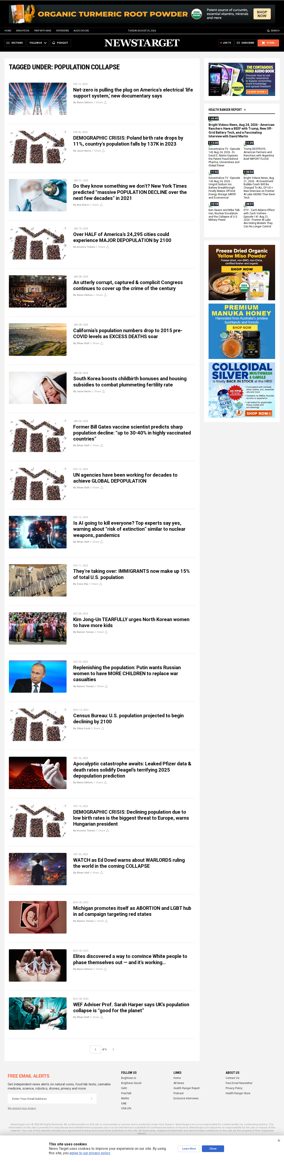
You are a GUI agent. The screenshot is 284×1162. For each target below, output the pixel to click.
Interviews (62, 30)
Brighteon (22, 30)
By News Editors (83, 102)
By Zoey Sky (80, 584)
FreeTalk (126, 1093)
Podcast (179, 1093)
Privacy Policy (234, 1088)
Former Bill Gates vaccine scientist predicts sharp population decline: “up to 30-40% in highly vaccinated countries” (132, 433)
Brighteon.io (128, 1078)
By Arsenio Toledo (84, 247)
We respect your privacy (22, 1108)
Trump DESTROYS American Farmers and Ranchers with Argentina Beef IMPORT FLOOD (259, 154)
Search (275, 30)
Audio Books (81, 30)
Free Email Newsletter (239, 1083)
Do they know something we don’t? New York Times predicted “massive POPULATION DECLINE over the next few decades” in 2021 (130, 192)
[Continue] (92, 1099)
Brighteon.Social (131, 1083)
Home (7, 30)
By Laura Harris (82, 150)
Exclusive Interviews (186, 1098)
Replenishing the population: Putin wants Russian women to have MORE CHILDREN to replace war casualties (127, 673)
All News (179, 1083)
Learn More (189, 1148)
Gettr (124, 1088)
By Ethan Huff (81, 343)
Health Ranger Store (238, 1093)
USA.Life (126, 1108)
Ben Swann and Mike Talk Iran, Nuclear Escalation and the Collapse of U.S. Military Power (224, 215)
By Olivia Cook (81, 728)
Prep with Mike (42, 30)
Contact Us (232, 1078)
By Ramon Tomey (83, 632)
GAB (123, 1103)
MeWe (125, 1098)
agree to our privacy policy (89, 1153)
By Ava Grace (81, 204)
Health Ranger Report (225, 109)
